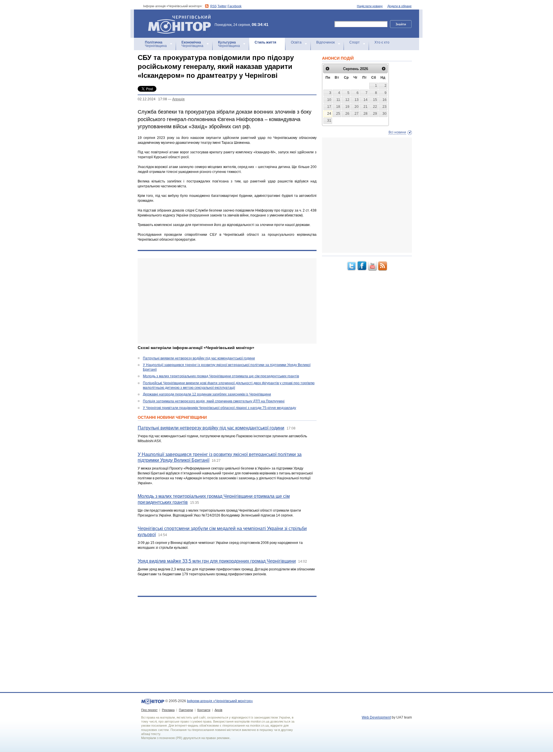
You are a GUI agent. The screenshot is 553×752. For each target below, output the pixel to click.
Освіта (296, 42)
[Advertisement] (227, 301)
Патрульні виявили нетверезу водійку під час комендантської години (199, 358)
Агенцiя (178, 99)
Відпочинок (325, 42)
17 (329, 107)
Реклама (168, 710)
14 (365, 100)
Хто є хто (381, 42)
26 (347, 114)
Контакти (203, 710)
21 (365, 107)
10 (329, 100)
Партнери (186, 710)
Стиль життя (265, 42)
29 (375, 114)
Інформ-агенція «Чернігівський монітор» (176, 17)
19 (347, 107)
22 (375, 107)
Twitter (222, 6)
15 (375, 100)
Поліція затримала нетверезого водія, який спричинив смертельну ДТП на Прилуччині (214, 401)
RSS (213, 6)
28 (365, 114)
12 (347, 100)
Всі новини (397, 132)
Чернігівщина (156, 44)
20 (357, 107)
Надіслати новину (370, 6)
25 (338, 114)
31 (329, 120)
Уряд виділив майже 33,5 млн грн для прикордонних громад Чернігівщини (217, 561)
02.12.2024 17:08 (152, 99)
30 (384, 114)
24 (329, 114)
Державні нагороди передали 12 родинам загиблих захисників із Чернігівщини (207, 394)
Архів (218, 710)
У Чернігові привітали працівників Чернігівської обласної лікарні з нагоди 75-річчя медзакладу (219, 408)
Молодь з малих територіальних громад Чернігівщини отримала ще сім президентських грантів (221, 376)
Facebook (235, 6)
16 (384, 100)
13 (357, 100)
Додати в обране (399, 6)
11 (338, 100)
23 (384, 107)
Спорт (354, 42)
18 (338, 107)
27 (357, 114)
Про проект (149, 710)
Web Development (376, 717)
